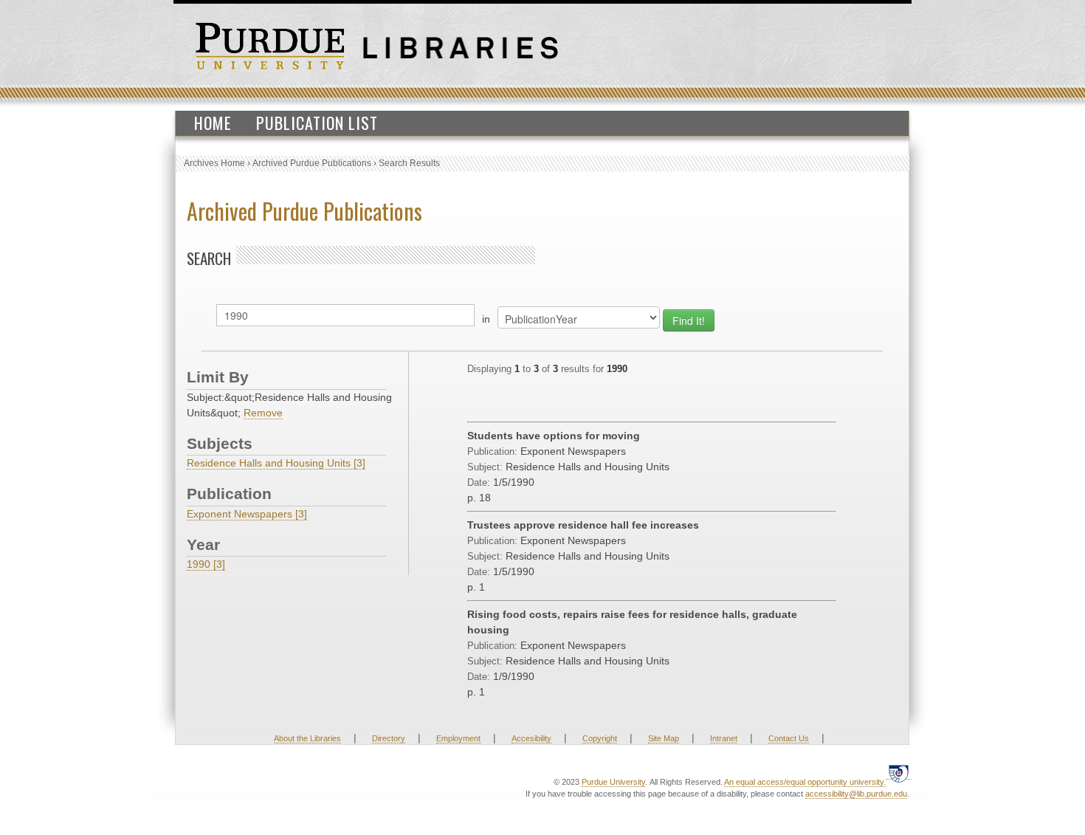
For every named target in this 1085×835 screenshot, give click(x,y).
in (486, 319)
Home (213, 122)
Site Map (663, 738)
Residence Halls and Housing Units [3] (276, 463)
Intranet (723, 738)
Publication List (317, 122)
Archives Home (214, 163)
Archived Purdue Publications (311, 163)
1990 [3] (206, 564)
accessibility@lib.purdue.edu (856, 793)
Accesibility (531, 738)
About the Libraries (307, 738)
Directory (388, 738)
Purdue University (613, 781)
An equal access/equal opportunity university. (805, 781)
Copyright (599, 738)
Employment (458, 738)
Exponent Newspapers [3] (247, 514)
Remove (263, 413)
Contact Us (788, 738)
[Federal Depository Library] (899, 773)
